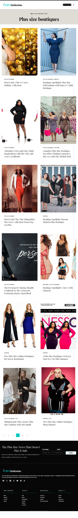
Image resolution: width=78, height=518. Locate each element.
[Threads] (13, 480)
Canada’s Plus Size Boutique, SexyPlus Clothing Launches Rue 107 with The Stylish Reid (57, 153)
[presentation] (19, 52)
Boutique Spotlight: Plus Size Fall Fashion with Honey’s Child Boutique (58, 85)
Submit (71, 453)
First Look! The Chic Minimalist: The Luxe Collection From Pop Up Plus (19, 222)
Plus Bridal (42, 497)
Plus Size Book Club (44, 501)
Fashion (59, 495)
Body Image (45, 284)
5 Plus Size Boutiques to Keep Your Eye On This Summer (57, 357)
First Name (45, 449)
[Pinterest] (20, 480)
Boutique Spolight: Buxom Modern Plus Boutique (55, 220)
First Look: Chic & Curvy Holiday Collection (16, 84)
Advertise (5, 497)
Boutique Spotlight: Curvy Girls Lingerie (58, 289)
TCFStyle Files (61, 501)
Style (16, 418)
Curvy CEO (24, 505)
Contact (5, 501)
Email (58, 449)
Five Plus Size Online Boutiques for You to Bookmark (19, 357)
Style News (56, 147)
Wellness (23, 503)
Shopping (56, 79)
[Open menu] (73, 5)
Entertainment (24, 499)
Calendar (42, 499)
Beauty (23, 497)
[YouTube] (17, 480)
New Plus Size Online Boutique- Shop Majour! (58, 423)
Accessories (60, 499)
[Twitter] (6, 480)
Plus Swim (42, 495)
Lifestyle (23, 501)
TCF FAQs (5, 499)
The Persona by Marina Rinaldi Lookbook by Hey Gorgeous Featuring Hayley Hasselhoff (19, 290)
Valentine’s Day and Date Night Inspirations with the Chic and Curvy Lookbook (19, 153)
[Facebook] (3, 480)
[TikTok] (24, 480)
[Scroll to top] (4, 513)
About (5, 495)
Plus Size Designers (9, 79)
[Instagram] (10, 480)
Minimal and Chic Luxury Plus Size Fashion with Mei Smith (18, 423)
